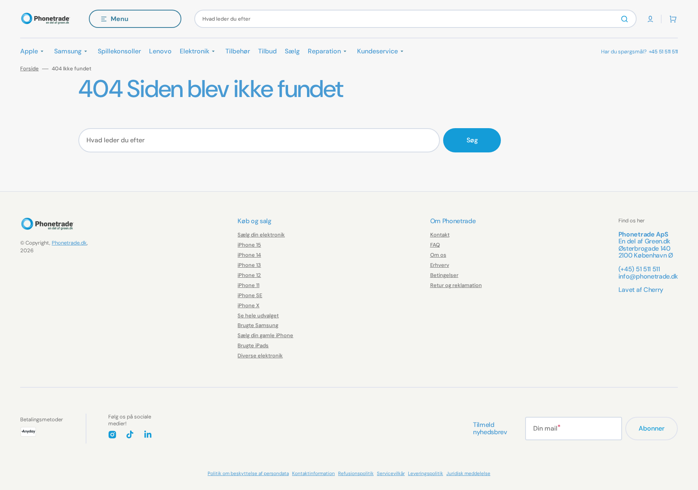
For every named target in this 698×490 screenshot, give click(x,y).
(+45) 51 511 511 (639, 269)
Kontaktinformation (313, 473)
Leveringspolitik (425, 473)
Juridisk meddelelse (468, 473)
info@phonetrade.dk (648, 276)
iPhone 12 (249, 275)
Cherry (653, 289)
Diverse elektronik (260, 355)
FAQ (435, 244)
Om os (438, 254)
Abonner (651, 428)
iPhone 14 (249, 254)
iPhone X (248, 305)
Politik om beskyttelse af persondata (248, 473)
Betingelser (444, 275)
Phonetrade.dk (69, 242)
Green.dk (657, 241)
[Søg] (626, 19)
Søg (472, 140)
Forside (29, 68)
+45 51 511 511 (663, 51)
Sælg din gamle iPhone (265, 335)
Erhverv (439, 265)
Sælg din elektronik (261, 235)
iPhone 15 (249, 244)
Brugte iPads (253, 345)
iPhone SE (250, 295)
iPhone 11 (248, 285)
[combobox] (415, 19)
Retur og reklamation (456, 285)
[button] (650, 19)
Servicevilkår (391, 473)
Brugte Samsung (258, 325)
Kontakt (440, 235)
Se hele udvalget (258, 315)
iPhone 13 (249, 265)
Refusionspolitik (356, 473)
